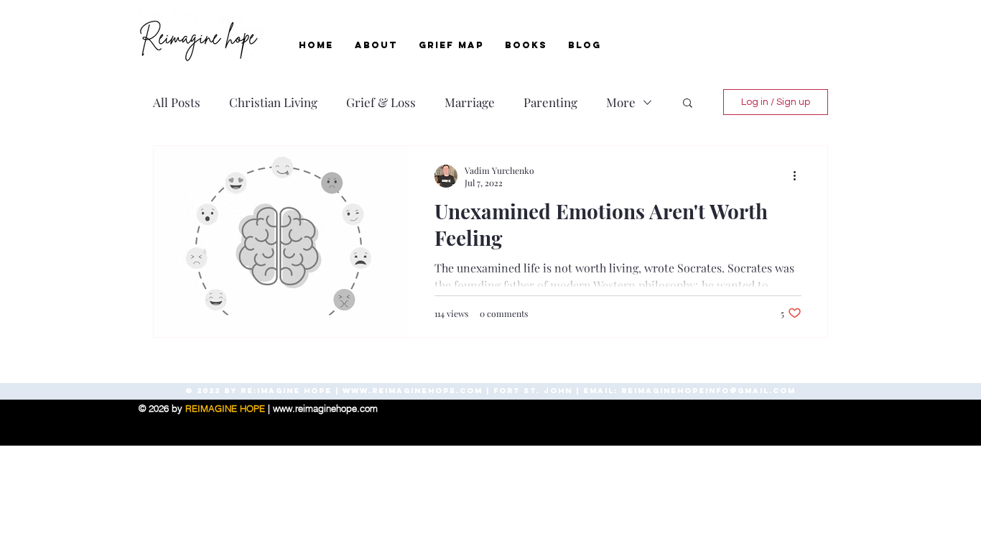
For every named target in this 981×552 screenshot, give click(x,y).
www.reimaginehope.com (413, 390)
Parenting (550, 102)
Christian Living (273, 102)
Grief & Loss (381, 102)
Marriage (470, 102)
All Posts (176, 102)
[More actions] (799, 176)
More (621, 102)
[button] (687, 103)
